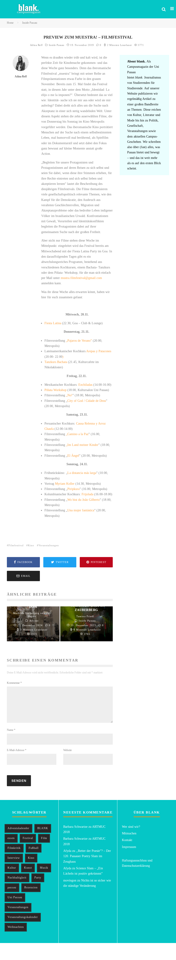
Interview (14, 857)
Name (11, 730)
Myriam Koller (64, 483)
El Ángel (73, 455)
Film (44, 838)
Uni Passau (15, 897)
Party (37, 877)
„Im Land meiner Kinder (82, 445)
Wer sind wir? (131, 826)
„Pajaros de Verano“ (79, 340)
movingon (69, 880)
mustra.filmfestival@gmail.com (81, 278)
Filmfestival (16, 545)
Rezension (31, 887)
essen (11, 838)
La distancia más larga (81, 473)
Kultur (12, 867)
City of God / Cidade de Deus (86, 401)
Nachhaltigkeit (17, 877)
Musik (44, 867)
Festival (28, 838)
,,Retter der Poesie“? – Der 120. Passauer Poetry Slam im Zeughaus (87, 856)
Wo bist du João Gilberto (83, 499)
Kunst (28, 867)
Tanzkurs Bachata (55, 362)
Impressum (129, 847)
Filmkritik (14, 848)
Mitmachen (129, 833)
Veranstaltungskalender (23, 917)
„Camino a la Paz (77, 434)
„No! (69, 395)
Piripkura (73, 489)
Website (67, 750)
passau (12, 887)
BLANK (42, 828)
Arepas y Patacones (98, 351)
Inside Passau (56, 45)
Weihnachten (16, 927)
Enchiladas (85, 384)
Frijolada (87, 494)
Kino (31, 545)
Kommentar (14, 682)
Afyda (67, 851)
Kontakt (127, 840)
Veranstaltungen (48, 545)
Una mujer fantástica (80, 510)
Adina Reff (36, 45)
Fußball (33, 848)
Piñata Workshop (55, 390)
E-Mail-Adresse (16, 750)
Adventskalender (18, 828)
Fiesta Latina (52, 323)
